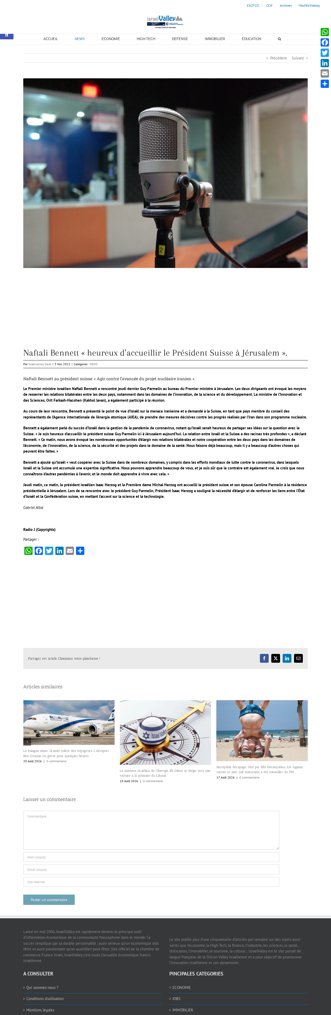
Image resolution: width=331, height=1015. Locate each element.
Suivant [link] (298, 58)
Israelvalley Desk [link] (39, 364)
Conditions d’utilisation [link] (45, 998)
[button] (27, 742)
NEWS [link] (93, 364)
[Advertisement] (165, 312)
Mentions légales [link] (40, 1010)
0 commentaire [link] (56, 781)
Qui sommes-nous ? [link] (42, 987)
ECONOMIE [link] (181, 987)
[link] (253, 5)
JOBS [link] (176, 998)
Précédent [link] (278, 58)
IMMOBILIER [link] (182, 1010)
